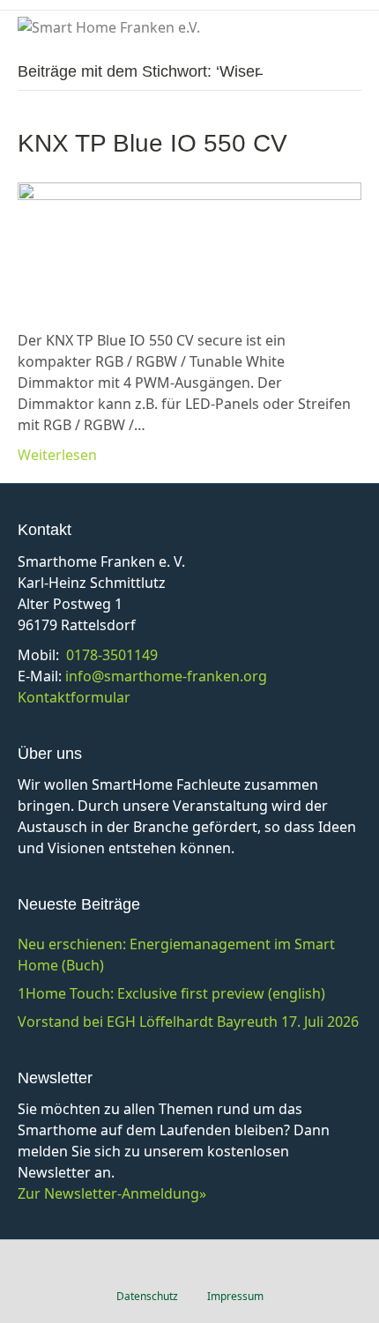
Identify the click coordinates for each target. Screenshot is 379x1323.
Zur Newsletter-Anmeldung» (112, 1193)
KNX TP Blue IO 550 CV (152, 143)
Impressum (235, 1296)
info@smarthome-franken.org (166, 676)
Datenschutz (147, 1296)
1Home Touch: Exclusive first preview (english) (171, 993)
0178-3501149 (112, 655)
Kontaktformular (74, 697)
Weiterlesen (57, 455)
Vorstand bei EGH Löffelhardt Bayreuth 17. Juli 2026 (188, 1021)
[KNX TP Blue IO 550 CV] (189, 244)
